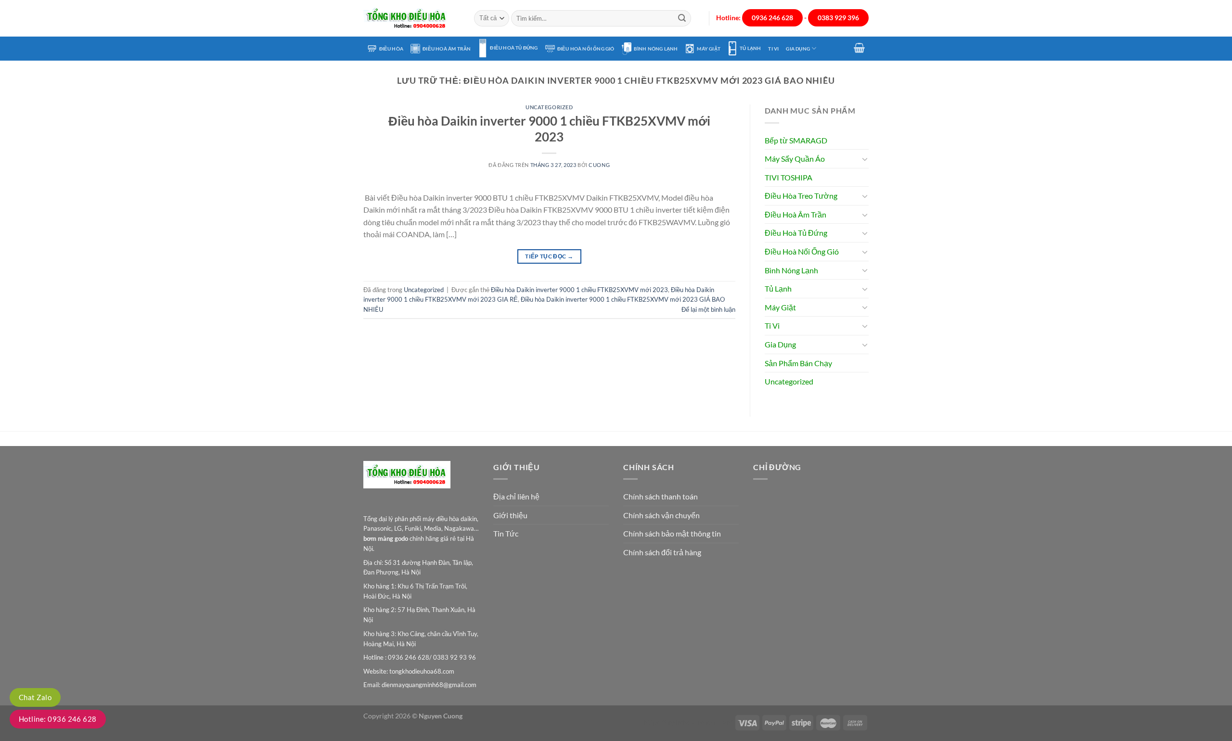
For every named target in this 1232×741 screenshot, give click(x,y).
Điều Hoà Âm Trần (447, 48)
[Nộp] (682, 18)
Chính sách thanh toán (660, 496)
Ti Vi (773, 48)
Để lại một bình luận (708, 309)
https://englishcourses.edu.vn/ (688, 722)
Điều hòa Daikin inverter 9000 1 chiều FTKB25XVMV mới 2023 (579, 290)
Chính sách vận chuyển (661, 515)
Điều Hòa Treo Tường (801, 195)
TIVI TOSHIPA (788, 177)
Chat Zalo (35, 697)
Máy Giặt (708, 48)
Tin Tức (505, 533)
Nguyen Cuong (440, 716)
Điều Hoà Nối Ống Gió (586, 48)
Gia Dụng (798, 48)
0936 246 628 (772, 18)
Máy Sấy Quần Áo (795, 158)
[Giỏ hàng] (859, 47)
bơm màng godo (385, 538)
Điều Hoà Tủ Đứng (514, 48)
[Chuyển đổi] (865, 159)
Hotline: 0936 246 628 (58, 719)
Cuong (599, 165)
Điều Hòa (391, 48)
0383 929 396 (838, 18)
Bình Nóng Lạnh (656, 48)
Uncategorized (549, 107)
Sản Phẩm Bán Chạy (798, 363)
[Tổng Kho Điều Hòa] (411, 18)
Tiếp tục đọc (549, 256)
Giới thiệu (510, 515)
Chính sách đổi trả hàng (662, 552)
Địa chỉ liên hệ (516, 496)
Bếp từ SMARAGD (796, 140)
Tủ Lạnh (750, 48)
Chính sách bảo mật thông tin (672, 533)
